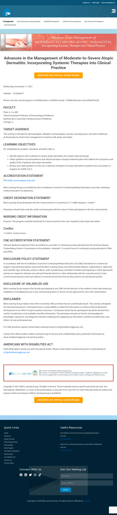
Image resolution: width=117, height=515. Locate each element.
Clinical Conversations (72, 21)
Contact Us (8, 460)
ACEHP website (65, 450)
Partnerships (8, 445)
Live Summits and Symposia (28, 21)
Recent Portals (9, 439)
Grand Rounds (10, 25)
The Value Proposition (12, 451)
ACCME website (65, 439)
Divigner (87, 501)
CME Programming (10, 442)
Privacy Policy (9, 463)
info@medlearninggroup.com (16, 352)
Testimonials (8, 454)
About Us (7, 436)
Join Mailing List (9, 457)
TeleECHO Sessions (51, 21)
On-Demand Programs (94, 21)
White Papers (8, 448)
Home (6, 433)
